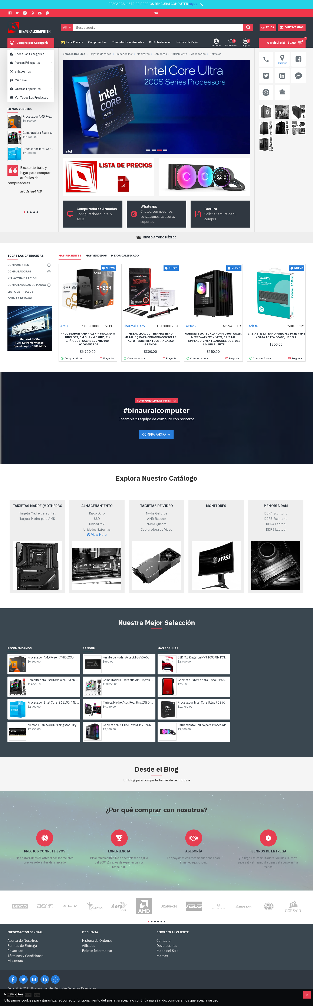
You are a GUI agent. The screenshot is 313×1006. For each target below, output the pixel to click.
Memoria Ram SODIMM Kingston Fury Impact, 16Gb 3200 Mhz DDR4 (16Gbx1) (53, 725)
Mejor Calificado (125, 255)
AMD (64, 326)
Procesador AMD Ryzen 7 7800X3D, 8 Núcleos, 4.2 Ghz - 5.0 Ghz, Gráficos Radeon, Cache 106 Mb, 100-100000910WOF (38, 116)
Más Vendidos (96, 255)
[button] (24, 212)
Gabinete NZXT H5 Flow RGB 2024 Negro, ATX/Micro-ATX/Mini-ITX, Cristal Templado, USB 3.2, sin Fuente (128, 725)
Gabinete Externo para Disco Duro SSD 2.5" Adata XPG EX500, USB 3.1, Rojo (203, 680)
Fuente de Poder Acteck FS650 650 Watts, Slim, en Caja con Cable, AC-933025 (128, 657)
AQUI (193, 4)
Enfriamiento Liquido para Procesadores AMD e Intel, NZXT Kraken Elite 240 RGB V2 (203, 725)
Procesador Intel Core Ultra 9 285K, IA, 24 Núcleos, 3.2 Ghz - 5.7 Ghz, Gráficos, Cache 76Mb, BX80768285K (203, 702)
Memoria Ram (276, 506)
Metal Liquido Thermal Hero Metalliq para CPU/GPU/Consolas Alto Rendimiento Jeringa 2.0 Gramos (151, 339)
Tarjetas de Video (156, 506)
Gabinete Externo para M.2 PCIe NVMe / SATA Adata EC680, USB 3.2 (276, 335)
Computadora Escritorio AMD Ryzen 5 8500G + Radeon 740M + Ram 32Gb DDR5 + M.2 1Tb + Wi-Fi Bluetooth (128, 680)
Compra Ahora (154, 434)
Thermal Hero (134, 326)
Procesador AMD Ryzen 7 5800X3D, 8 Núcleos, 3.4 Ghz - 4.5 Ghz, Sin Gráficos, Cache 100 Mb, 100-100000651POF (88, 339)
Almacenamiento (97, 506)
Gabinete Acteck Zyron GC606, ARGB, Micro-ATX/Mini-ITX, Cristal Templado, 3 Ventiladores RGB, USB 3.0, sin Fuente (213, 339)
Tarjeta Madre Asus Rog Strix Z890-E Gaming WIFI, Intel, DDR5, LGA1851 (128, 702)
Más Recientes (70, 255)
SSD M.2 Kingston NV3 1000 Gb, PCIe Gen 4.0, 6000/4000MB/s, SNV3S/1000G (203, 657)
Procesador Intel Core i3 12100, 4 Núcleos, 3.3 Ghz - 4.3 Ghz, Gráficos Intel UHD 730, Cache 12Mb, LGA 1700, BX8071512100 (38, 149)
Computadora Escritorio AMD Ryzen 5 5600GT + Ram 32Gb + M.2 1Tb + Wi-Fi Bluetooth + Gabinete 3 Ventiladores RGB (38, 133)
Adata (253, 326)
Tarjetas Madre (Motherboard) (37, 506)
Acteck (191, 326)
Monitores (216, 506)
